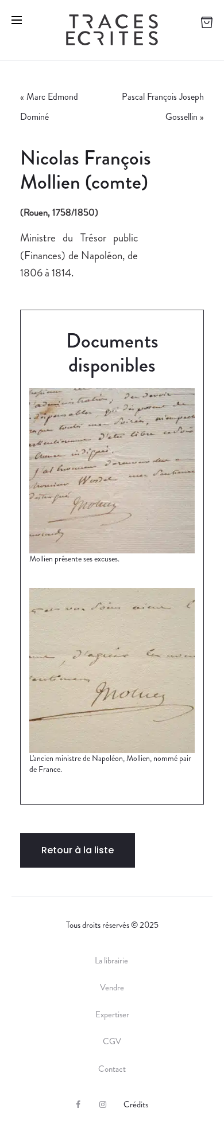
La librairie (112, 960)
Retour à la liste (77, 850)
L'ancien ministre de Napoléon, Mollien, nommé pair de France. (110, 763)
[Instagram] (102, 1104)
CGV (112, 1041)
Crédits (135, 1104)
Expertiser (112, 1014)
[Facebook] (78, 1104)
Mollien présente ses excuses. (74, 558)
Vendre (112, 987)
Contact (112, 1069)
